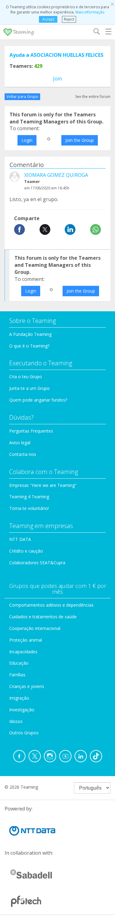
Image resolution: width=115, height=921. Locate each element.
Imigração (19, 698)
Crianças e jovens (26, 686)
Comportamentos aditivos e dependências (51, 605)
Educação (19, 663)
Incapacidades (23, 652)
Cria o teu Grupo (25, 376)
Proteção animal (25, 640)
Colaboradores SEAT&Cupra (37, 562)
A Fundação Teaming (30, 334)
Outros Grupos (24, 733)
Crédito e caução (26, 551)
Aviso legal (19, 442)
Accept (48, 19)
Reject (69, 19)
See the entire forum (92, 96)
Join (57, 78)
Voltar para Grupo (22, 96)
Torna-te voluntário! (29, 508)
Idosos (16, 721)
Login (27, 140)
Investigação (21, 710)
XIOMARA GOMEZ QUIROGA (56, 175)
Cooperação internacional (34, 628)
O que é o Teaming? (29, 346)
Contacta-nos (22, 454)
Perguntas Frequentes (31, 431)
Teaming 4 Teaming (29, 496)
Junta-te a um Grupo (29, 388)
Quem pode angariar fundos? (38, 400)
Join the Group (79, 140)
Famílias (17, 675)
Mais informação (90, 12)
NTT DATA (20, 539)
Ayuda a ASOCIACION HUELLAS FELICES (56, 55)
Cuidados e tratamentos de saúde (43, 617)
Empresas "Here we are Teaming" (43, 485)
